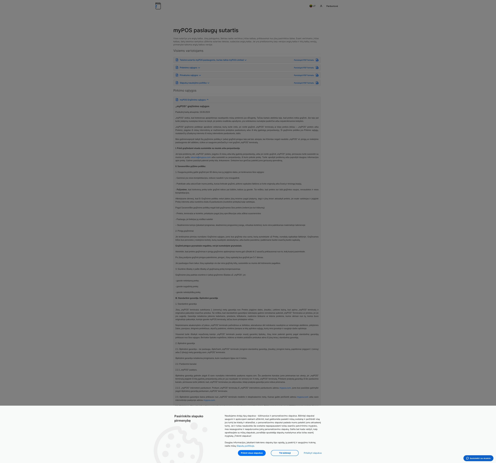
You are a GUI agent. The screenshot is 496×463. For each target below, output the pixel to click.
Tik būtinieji (285, 453)
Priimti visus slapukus (252, 453)
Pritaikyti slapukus (313, 453)
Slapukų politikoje (245, 446)
